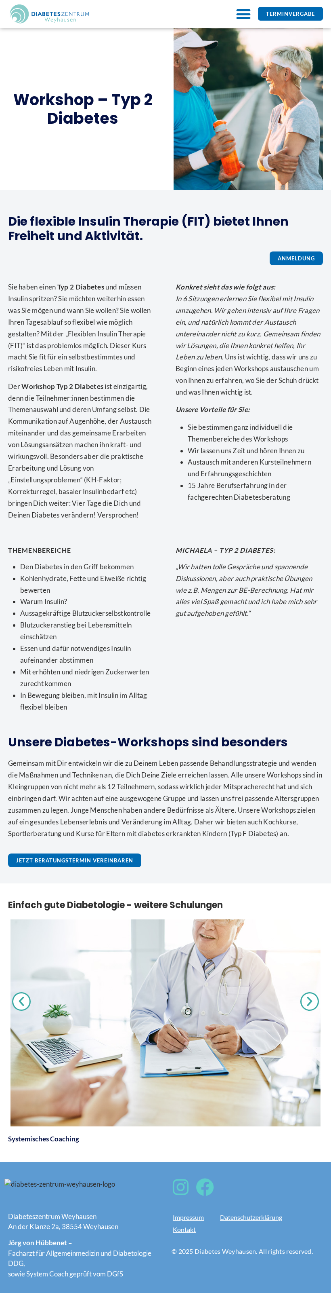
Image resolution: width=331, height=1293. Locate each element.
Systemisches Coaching (43, 1139)
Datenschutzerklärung (251, 1217)
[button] (243, 14)
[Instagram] (181, 1187)
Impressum (188, 1217)
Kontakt (184, 1229)
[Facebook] (205, 1187)
